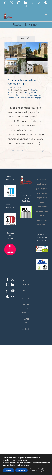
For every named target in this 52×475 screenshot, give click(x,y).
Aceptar (8, 470)
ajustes (25, 465)
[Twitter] (12, 279)
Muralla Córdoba (30, 95)
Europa (11, 93)
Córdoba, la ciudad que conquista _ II (22, 82)
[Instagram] (7, 284)
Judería (19, 95)
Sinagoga (37, 98)
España (34, 90)
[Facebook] (7, 279)
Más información (15, 151)
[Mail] (12, 296)
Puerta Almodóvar (25, 98)
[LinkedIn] (12, 284)
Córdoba (11, 95)
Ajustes (34, 470)
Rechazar (21, 470)
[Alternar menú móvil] (46, 13)
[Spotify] (7, 296)
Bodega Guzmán (32, 93)
